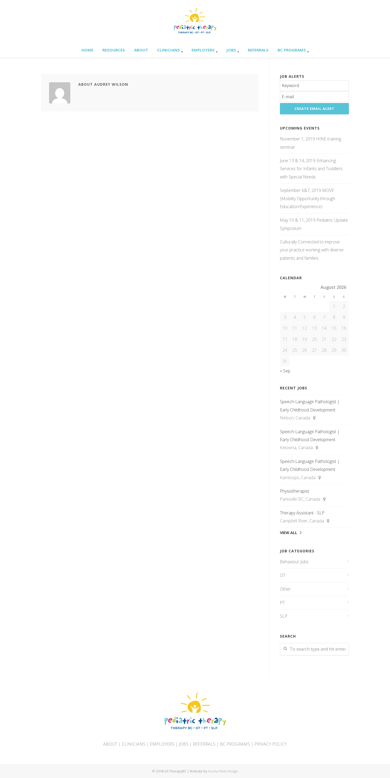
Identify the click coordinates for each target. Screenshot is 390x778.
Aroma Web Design (223, 771)
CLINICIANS (133, 744)
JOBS (183, 744)
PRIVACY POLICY (270, 744)
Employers (203, 50)
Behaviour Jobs (294, 562)
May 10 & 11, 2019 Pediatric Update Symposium (314, 224)
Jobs (231, 50)
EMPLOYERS (162, 744)
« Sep (285, 371)
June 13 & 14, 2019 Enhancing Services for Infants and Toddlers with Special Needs (311, 169)
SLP (283, 616)
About (141, 50)
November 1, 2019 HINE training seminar (310, 143)
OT (282, 575)
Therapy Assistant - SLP (302, 513)
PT (282, 602)
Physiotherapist (294, 491)
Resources (113, 50)
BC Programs (292, 50)
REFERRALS (204, 744)
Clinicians (168, 50)
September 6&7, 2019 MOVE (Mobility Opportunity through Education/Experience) (307, 198)
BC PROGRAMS (235, 744)
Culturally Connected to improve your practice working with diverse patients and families (312, 250)
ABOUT (110, 744)
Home (87, 50)
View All (288, 532)
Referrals (258, 50)
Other (285, 589)
